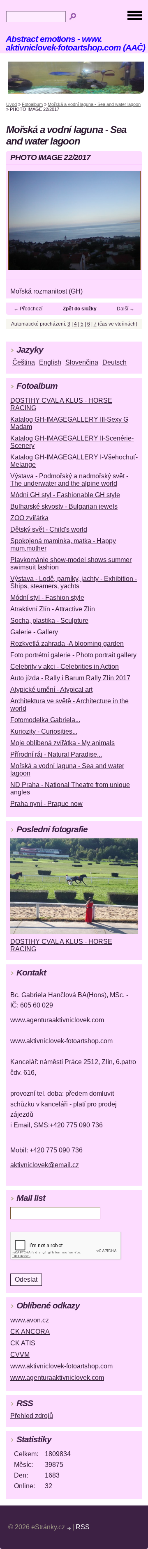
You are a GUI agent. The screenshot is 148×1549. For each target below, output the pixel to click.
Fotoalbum (32, 104)
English (50, 362)
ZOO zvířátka (29, 517)
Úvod (11, 104)
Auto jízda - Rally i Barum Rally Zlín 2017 (70, 678)
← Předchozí (28, 309)
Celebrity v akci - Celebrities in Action (64, 666)
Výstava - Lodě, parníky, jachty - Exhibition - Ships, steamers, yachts (73, 582)
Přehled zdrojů (31, 1415)
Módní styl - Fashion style (47, 597)
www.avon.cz (29, 1320)
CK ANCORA (30, 1331)
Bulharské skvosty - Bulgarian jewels (64, 506)
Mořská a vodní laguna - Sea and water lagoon (94, 104)
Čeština (23, 362)
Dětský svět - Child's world (48, 529)
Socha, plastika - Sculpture (49, 620)
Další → (125, 309)
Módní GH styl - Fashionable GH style (65, 494)
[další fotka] (128, 224)
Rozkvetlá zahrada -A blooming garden (67, 643)
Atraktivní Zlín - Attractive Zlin (52, 609)
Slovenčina (81, 362)
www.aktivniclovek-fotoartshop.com (61, 1366)
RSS (83, 1527)
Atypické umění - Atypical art (51, 689)
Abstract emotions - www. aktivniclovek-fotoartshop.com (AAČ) (75, 43)
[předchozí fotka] (19, 224)
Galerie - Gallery (34, 632)
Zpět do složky (80, 309)
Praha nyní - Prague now (46, 803)
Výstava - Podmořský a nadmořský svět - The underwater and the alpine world (69, 480)
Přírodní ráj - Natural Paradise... (56, 754)
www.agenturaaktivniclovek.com (57, 1377)
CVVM (20, 1354)
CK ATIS (22, 1343)
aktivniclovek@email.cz (44, 1164)
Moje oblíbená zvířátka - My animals (62, 742)
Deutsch (114, 362)
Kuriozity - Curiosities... (43, 731)
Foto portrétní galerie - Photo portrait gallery (73, 655)
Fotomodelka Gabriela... (45, 719)
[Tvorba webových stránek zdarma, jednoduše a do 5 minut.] (69, 1528)
